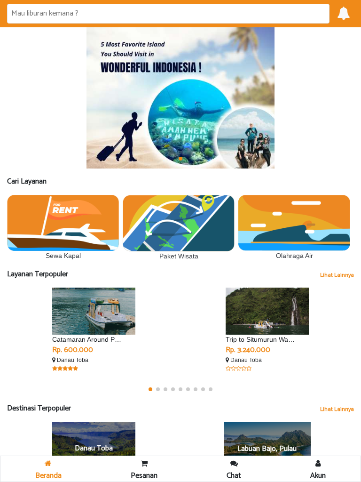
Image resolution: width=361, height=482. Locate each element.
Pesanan (144, 475)
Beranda (48, 475)
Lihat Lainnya (337, 275)
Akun (318, 475)
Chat (234, 475)
